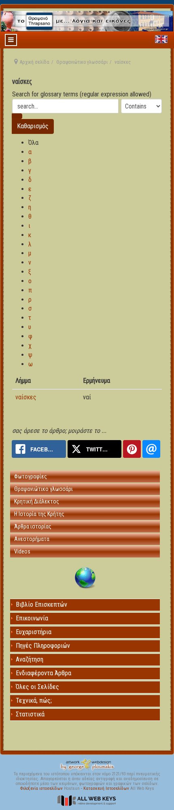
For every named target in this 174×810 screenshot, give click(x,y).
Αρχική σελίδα (34, 62)
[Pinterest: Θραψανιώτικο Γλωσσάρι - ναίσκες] (132, 449)
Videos (22, 551)
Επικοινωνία (32, 618)
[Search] (17, 116)
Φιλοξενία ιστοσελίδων (42, 788)
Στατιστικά (30, 714)
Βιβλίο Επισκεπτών (41, 604)
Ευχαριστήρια (33, 632)
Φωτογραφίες (30, 476)
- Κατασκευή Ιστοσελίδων (105, 788)
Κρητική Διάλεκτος (36, 501)
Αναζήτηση (29, 659)
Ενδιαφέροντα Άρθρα (43, 673)
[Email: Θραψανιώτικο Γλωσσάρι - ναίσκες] (151, 449)
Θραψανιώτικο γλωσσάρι (82, 62)
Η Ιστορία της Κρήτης (39, 514)
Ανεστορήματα (31, 539)
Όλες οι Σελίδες (37, 687)
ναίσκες (25, 397)
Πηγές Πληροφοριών (43, 645)
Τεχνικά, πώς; (34, 700)
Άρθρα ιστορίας (32, 526)
